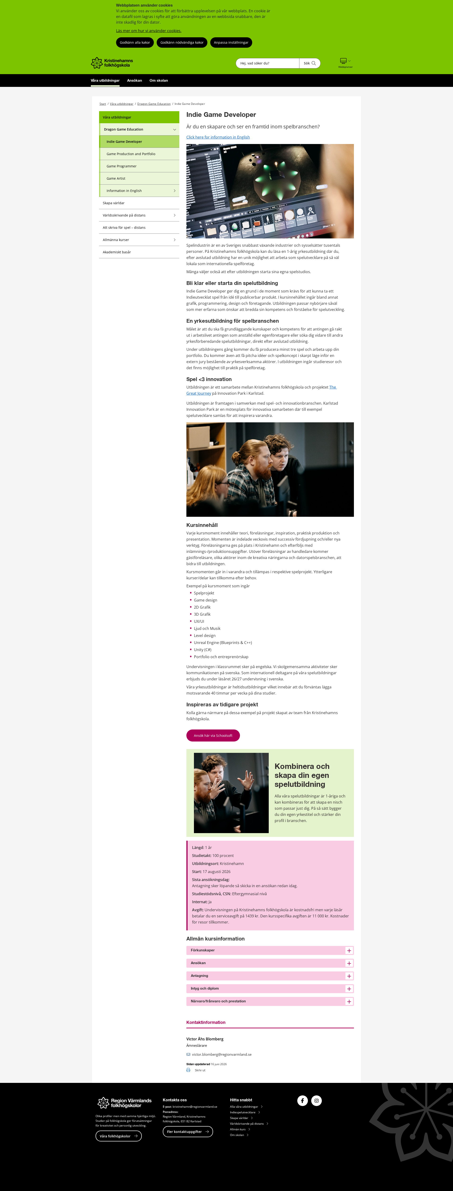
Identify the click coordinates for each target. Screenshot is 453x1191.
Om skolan (159, 80)
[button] (345, 63)
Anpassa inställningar (231, 42)
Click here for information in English (218, 137)
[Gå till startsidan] (113, 67)
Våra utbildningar (105, 80)
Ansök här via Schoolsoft (213, 735)
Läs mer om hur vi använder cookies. (148, 30)
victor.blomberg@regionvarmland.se (222, 1054)
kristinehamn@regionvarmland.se (195, 1107)
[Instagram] (316, 1100)
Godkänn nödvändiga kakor (182, 42)
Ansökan (134, 80)
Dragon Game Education (154, 104)
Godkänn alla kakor (135, 42)
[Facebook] (302, 1100)
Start (103, 104)
